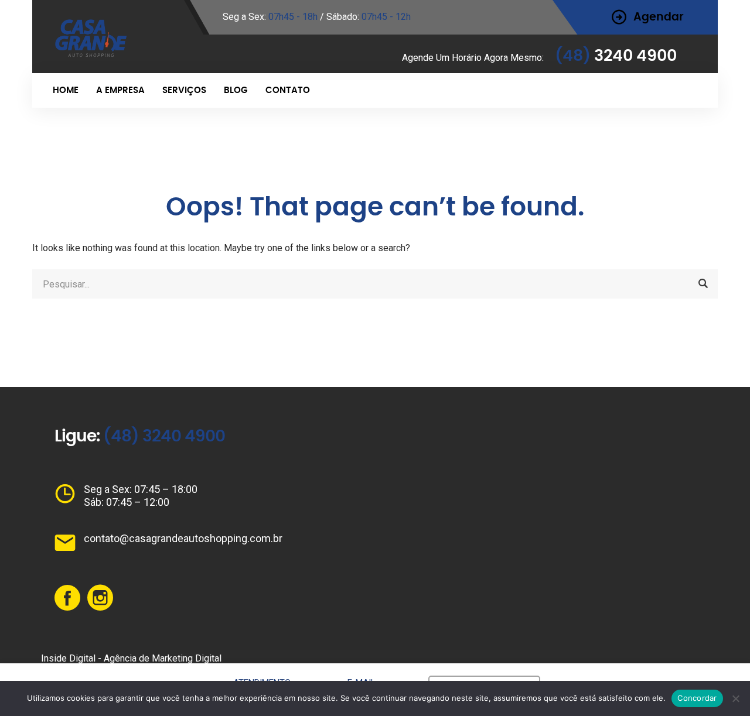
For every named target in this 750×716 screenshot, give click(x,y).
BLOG (236, 90)
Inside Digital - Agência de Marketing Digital (131, 658)
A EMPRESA (120, 90)
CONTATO (287, 90)
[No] (735, 698)
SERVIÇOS (184, 90)
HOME (66, 90)
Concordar (697, 698)
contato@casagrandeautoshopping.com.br (183, 538)
